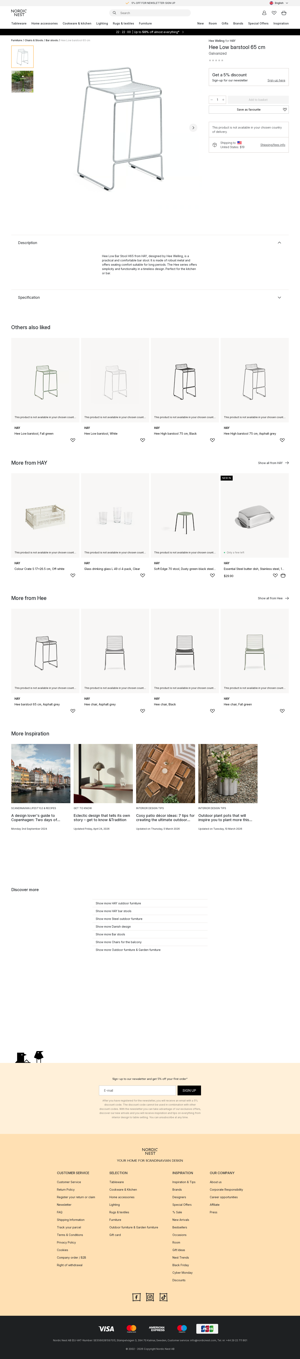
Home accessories (44, 23)
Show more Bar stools (110, 934)
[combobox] (279, 3)
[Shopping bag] (284, 13)
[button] (216, 60)
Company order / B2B (71, 1257)
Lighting (102, 23)
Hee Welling (216, 40)
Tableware (19, 23)
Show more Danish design (113, 926)
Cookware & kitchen (77, 23)
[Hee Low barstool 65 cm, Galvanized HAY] (120, 127)
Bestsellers (179, 1227)
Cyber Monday (182, 1272)
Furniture (145, 23)
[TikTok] (163, 1296)
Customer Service (69, 1182)
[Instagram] (150, 1296)
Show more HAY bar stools (113, 911)
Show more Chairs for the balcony (119, 942)
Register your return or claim (76, 1197)
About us (216, 1182)
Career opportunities (224, 1197)
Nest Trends (180, 1257)
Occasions (179, 1235)
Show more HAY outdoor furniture (118, 903)
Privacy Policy (66, 1242)
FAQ (59, 1212)
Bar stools (52, 40)
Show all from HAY (270, 463)
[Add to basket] (283, 575)
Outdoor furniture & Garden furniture (133, 1227)
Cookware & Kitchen (123, 1189)
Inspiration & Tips (184, 1182)
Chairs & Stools (34, 40)
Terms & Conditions (70, 1235)
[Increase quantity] (223, 100)
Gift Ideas (178, 1250)
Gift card (115, 1235)
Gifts (225, 23)
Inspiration (281, 23)
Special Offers (258, 23)
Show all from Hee (270, 598)
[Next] (193, 128)
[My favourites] (274, 13)
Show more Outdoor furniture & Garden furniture (128, 950)
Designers (179, 1197)
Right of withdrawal (69, 1265)
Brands (238, 23)
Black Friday (180, 1265)
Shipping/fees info (272, 145)
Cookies (62, 1250)
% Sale (177, 1212)
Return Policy (66, 1189)
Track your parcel (69, 1227)
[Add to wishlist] (73, 440)
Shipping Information (70, 1219)
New (200, 23)
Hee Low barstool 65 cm (75, 40)
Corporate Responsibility (226, 1189)
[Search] (114, 12)
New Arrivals (180, 1219)
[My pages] (264, 13)
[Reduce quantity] (211, 100)
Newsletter (64, 1204)
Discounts (179, 1280)
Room (213, 23)
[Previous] (47, 128)
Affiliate (215, 1204)
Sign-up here (276, 80)
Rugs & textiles (123, 23)
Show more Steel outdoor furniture (119, 918)
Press (213, 1212)
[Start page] (19, 13)
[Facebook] (136, 1296)
